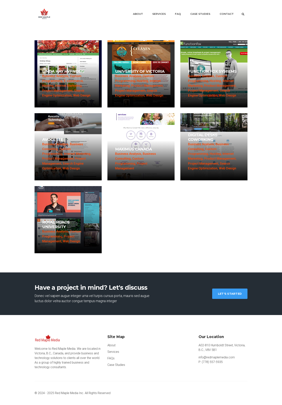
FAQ (178, 13)
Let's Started (230, 293)
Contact (227, 13)
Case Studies (200, 13)
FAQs (111, 358)
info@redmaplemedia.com (217, 357)
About (138, 13)
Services (159, 13)
